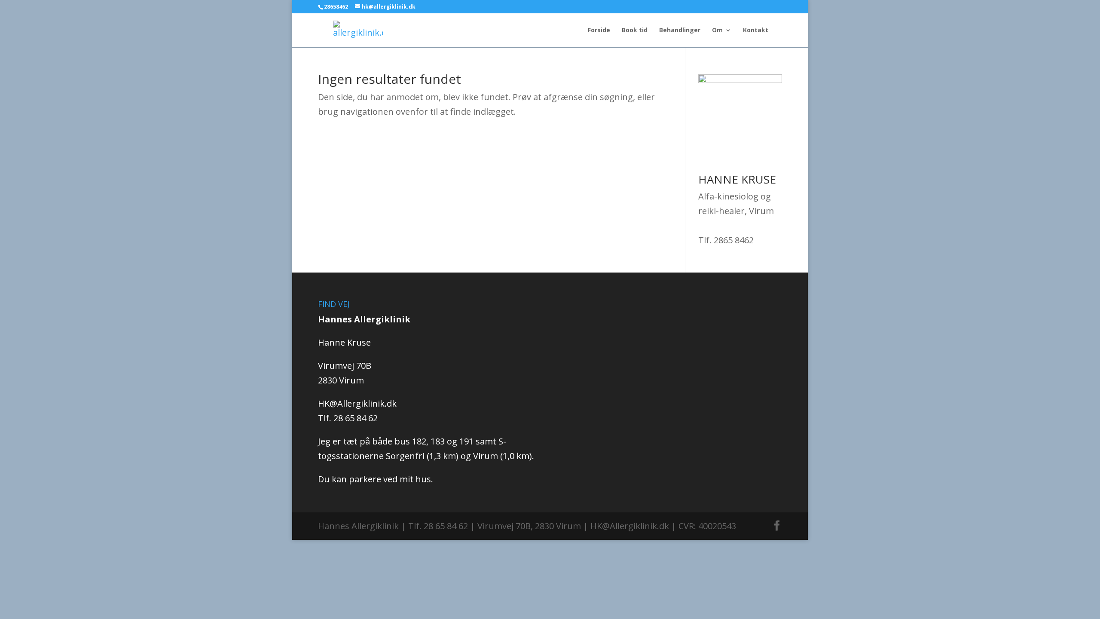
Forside (599, 30)
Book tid (635, 30)
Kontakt (755, 30)
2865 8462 (734, 240)
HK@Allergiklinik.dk (357, 403)
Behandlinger (679, 30)
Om (717, 30)
